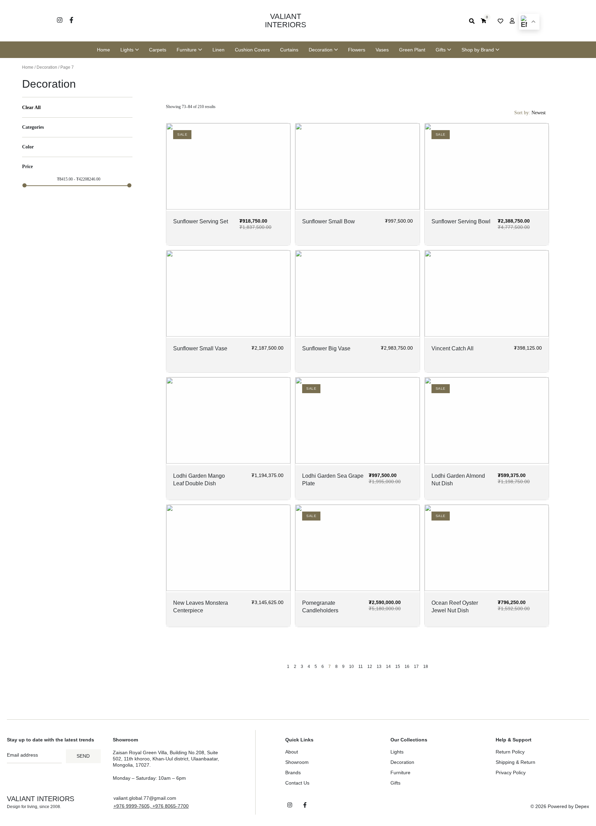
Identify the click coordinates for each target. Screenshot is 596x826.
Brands (293, 772)
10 (351, 666)
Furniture (400, 772)
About (291, 752)
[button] (151, 806)
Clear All (31, 107)
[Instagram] (60, 20)
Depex (582, 806)
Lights (397, 752)
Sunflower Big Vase (326, 348)
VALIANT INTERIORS (285, 20)
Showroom (297, 762)
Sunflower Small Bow (328, 221)
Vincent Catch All (452, 348)
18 (425, 666)
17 (416, 666)
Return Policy (510, 752)
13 (379, 666)
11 (360, 666)
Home (27, 67)
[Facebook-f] (71, 20)
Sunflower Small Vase (200, 348)
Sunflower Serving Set (200, 221)
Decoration (47, 67)
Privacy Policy (511, 772)
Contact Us (297, 783)
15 (397, 666)
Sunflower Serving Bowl (460, 221)
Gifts (395, 783)
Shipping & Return (515, 762)
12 (369, 666)
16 (407, 666)
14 (388, 666)
